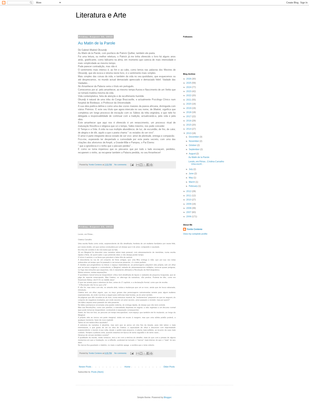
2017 (189, 116)
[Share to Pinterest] (151, 165)
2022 (189, 95)
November (194, 141)
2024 (189, 87)
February (193, 186)
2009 (189, 204)
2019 (189, 108)
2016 (189, 120)
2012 (189, 191)
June (191, 173)
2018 (189, 112)
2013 (189, 133)
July (191, 169)
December (194, 137)
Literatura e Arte (101, 15)
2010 (189, 199)
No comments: (120, 165)
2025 (189, 83)
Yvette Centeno (194, 229)
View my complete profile (195, 234)
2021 (189, 100)
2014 (189, 129)
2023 (189, 91)
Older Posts (169, 367)
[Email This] (137, 165)
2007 (189, 212)
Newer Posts (85, 367)
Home (127, 367)
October (193, 145)
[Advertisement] (127, 199)
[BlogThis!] (141, 165)
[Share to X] (144, 165)
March (192, 182)
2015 (189, 125)
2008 (189, 208)
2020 (189, 104)
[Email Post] (131, 165)
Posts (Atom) (97, 372)
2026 (189, 79)
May (191, 177)
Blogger (167, 397)
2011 (189, 195)
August (192, 153)
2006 (189, 216)
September (194, 149)
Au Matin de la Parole (96, 43)
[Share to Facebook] (148, 165)
